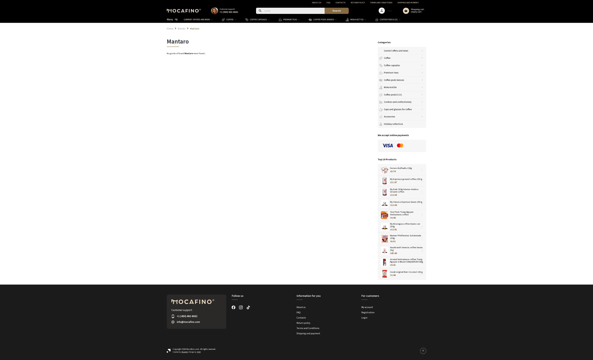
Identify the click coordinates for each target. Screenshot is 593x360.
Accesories (389, 116)
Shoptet (184, 352)
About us (316, 2)
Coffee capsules (392, 65)
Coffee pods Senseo (394, 80)
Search (336, 10)
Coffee (387, 58)
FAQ (328, 2)
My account (367, 307)
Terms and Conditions (381, 2)
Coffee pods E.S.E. (393, 94)
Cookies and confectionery (398, 102)
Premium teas (391, 72)
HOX (199, 352)
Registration (367, 312)
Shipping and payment (408, 2)
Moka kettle (390, 87)
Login (364, 317)
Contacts (341, 2)
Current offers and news (396, 50)
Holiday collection (393, 124)
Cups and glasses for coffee (398, 109)
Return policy (358, 2)
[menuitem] (200, 19)
